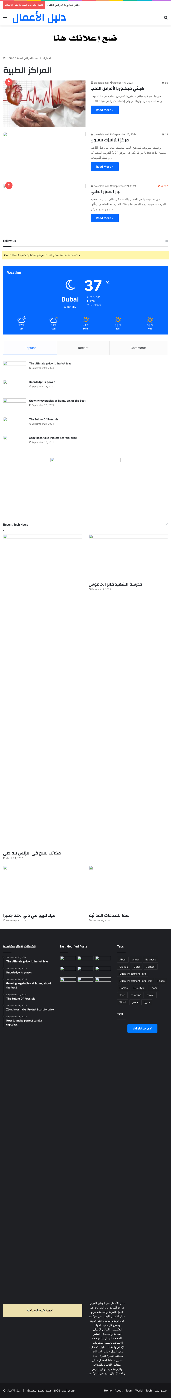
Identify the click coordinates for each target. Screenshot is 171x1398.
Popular (30, 348)
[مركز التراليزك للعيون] (44, 155)
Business (150, 959)
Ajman (136, 959)
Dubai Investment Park (132, 973)
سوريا (147, 1002)
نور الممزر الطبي (106, 191)
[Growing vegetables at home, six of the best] (14, 406)
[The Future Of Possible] (14, 425)
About (122, 959)
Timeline (136, 995)
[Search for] (166, 19)
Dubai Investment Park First (135, 980)
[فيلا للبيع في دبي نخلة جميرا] (42, 888)
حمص (135, 1002)
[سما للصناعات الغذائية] (128, 888)
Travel (150, 995)
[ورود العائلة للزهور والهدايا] (68, 971)
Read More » (104, 110)
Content (150, 966)
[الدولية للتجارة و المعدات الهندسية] (103, 981)
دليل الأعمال (13, 1390)
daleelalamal (101, 82)
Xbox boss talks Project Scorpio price (53, 438)
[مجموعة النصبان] (103, 971)
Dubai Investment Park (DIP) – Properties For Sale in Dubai (85, 4)
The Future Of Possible (43, 419)
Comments (139, 348)
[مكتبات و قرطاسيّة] (103, 960)
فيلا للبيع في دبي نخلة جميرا (29, 915)
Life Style (139, 987)
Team (153, 987)
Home (10, 58)
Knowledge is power (42, 382)
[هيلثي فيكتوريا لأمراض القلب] (44, 103)
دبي (37, 58)
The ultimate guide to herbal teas (50, 363)
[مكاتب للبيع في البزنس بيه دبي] (42, 691)
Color (137, 966)
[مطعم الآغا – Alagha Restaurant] (68, 960)
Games (123, 987)
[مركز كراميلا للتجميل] (85, 960)
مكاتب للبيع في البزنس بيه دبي (32, 853)
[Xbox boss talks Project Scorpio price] (14, 443)
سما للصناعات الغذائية (109, 915)
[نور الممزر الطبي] (44, 207)
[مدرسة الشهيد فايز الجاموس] (128, 557)
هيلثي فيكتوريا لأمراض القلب (117, 88)
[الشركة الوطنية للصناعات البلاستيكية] (68, 981)
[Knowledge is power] (14, 388)
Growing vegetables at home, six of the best (57, 400)
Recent (83, 348)
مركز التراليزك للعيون (110, 140)
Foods (161, 980)
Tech (122, 995)
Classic (123, 966)
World (122, 1002)
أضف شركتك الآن (142, 1028)
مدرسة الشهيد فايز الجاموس (115, 584)
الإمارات (46, 58)
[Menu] (5, 19)
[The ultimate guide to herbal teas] (14, 369)
